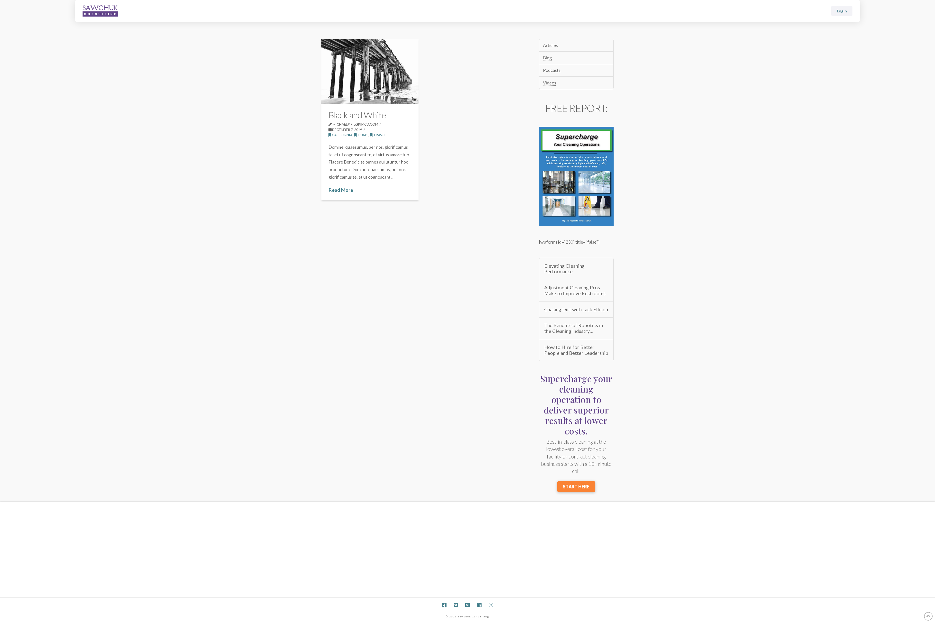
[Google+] (467, 605)
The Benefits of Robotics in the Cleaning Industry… (573, 328)
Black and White (357, 115)
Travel (379, 135)
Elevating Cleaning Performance (564, 269)
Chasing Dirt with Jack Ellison (576, 309)
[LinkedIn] (479, 605)
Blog (547, 57)
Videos (549, 82)
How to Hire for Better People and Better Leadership (576, 350)
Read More (340, 190)
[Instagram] (491, 605)
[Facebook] (444, 605)
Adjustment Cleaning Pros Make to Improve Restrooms (575, 290)
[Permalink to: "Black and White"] (370, 71)
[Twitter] (456, 605)
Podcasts (552, 70)
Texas (362, 135)
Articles (550, 45)
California (342, 135)
